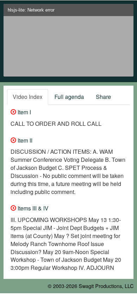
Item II (24, 140)
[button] (126, 12)
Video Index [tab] (28, 97)
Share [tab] (103, 97)
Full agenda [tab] (69, 97)
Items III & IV (32, 208)
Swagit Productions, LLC (106, 285)
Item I (23, 112)
